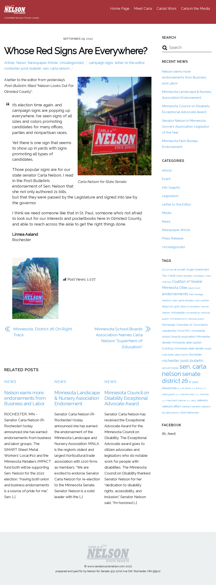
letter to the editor (129, 63)
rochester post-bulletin (22, 68)
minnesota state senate (188, 348)
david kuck (194, 288)
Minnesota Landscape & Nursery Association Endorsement (77, 398)
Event (166, 179)
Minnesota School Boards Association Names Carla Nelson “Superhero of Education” (118, 338)
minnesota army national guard (186, 318)
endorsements (175, 294)
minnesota (178, 312)
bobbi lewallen (184, 275)
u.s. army (197, 388)
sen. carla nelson (56, 68)
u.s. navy (191, 400)
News (21, 63)
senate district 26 (181, 377)
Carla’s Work (167, 8)
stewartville (169, 388)
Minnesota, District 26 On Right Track (42, 332)
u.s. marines (202, 394)
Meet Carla (143, 8)
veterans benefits (191, 406)
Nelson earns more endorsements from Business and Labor (25, 398)
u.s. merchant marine (174, 400)
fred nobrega (196, 294)
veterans (202, 400)
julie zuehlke (202, 300)
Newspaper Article (43, 63)
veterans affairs (171, 406)
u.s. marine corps (185, 394)
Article (9, 63)
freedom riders (170, 300)
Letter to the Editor (176, 204)
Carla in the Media (195, 8)
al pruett (179, 269)
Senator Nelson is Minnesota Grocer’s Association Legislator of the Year (185, 126)
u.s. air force (184, 388)
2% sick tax (167, 269)
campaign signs (101, 63)
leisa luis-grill (171, 306)
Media (166, 213)
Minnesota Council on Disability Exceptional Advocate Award (126, 398)
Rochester (195, 354)
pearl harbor (181, 354)
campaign (198, 275)
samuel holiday (170, 368)
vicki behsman (189, 412)
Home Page (120, 8)
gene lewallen (186, 300)
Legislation (170, 196)
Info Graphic (171, 187)
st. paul (193, 382)
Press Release (172, 238)
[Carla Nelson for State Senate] (14, 11)
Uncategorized (71, 63)
